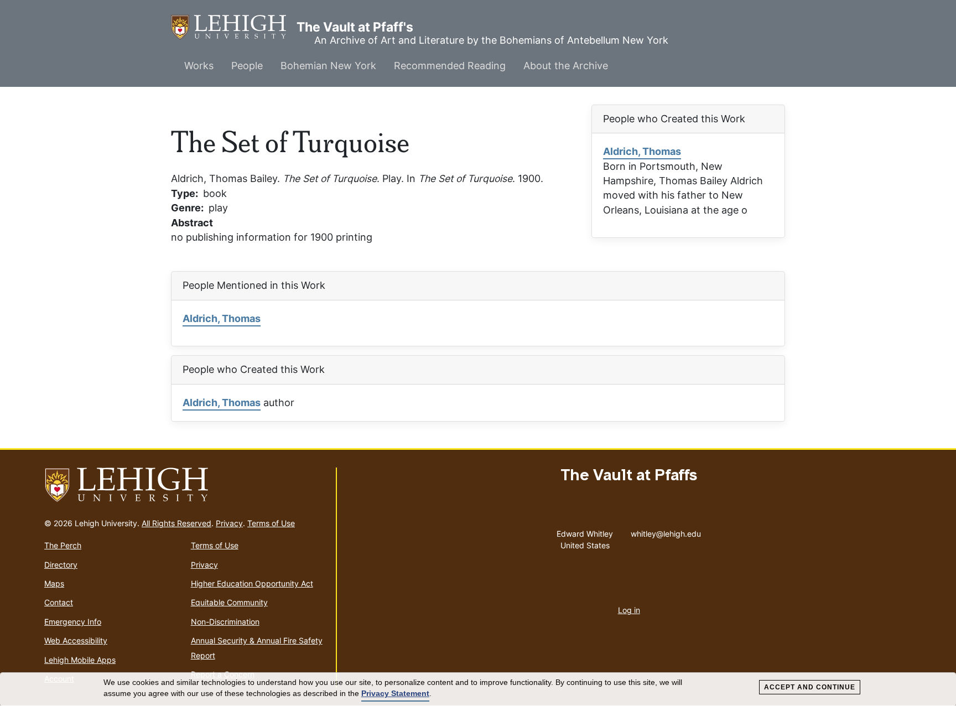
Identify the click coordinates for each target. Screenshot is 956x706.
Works (199, 65)
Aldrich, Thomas (642, 151)
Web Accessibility (75, 640)
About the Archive (565, 65)
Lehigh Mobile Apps (80, 660)
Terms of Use (271, 523)
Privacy (229, 523)
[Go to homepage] (185, 485)
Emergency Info (72, 621)
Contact (58, 602)
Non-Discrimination (225, 621)
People (247, 65)
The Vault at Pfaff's (234, 27)
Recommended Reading (450, 65)
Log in (629, 610)
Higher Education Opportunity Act (252, 583)
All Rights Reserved (176, 523)
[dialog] (478, 689)
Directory (60, 564)
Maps (54, 583)
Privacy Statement (395, 693)
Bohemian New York (328, 65)
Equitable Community (229, 602)
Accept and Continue (809, 687)
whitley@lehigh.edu (666, 531)
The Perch (62, 545)
